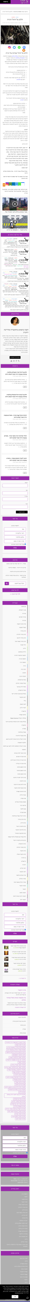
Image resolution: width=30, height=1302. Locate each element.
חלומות (13, 17)
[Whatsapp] (20, 47)
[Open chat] (27, 1297)
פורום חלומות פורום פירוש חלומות (18, 571)
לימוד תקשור (21, 1062)
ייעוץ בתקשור (10, 258)
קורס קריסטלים (20, 1109)
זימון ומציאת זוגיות (23, 1236)
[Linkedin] (13, 184)
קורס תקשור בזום (12, 1111)
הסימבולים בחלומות (20, 58)
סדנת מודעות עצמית (19, 1082)
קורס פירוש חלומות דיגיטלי (23, 264)
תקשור (24, 993)
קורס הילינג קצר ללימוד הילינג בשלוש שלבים (16, 1095)
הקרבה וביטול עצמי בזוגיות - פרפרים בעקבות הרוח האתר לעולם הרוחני (15, 416)
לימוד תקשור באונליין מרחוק (17, 1064)
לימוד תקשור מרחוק (9, 1067)
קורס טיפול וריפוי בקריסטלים (17, 1104)
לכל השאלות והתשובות (20, 1007)
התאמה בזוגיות (9, 238)
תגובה (26, 482)
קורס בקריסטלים (12, 1089)
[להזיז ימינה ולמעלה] (2, 1)
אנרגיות (11, 271)
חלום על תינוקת (22, 1017)
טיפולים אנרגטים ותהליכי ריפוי (11, 275)
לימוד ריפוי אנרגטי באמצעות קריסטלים (15, 1059)
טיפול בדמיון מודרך (20, 1047)
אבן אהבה (15, 238)
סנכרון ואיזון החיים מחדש (18, 1087)
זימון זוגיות (10, 240)
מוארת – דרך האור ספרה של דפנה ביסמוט (16, 563)
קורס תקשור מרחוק (23, 1226)
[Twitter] (15, 47)
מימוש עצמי (15, 1072)
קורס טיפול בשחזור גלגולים (18, 1101)
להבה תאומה (14, 287)
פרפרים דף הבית (17, 11)
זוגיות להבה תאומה (20, 1045)
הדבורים (19, 79)
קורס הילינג (21, 1092)
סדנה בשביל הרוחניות (9, 263)
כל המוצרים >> (22, 978)
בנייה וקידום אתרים (9, 1299)
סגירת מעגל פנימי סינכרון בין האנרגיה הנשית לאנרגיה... (17, 281)
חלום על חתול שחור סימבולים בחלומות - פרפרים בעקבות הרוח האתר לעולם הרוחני (16, 373)
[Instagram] (10, 47)
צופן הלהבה (12, 245)
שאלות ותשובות (24, 1271)
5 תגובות (25, 22)
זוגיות (17, 17)
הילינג (26, 1239)
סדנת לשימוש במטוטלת (19, 1079)
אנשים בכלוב (23, 1033)
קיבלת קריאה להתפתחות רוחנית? (21, 268)
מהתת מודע (15, 56)
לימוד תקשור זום (20, 1067)
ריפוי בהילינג (25, 1215)
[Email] (10, 184)
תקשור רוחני (26, 267)
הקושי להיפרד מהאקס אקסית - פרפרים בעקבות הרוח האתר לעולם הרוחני (16, 459)
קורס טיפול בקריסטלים (19, 1099)
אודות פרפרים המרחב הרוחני (21, 1266)
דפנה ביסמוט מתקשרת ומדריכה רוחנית (11, 22)
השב (25, 386)
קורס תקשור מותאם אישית (18, 1116)
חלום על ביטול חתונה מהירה (19, 1021)
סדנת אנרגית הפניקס (19, 1077)
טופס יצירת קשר (24, 1277)
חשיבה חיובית (5, 286)
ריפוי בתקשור (25, 266)
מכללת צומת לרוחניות (19, 1074)
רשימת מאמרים (24, 1263)
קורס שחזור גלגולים (10, 1109)
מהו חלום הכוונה (14, 255)
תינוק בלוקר (23, 1025)
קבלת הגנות (21, 1089)
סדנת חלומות (9, 1077)
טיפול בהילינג (10, 1047)
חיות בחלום (17, 189)
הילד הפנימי (6, 271)
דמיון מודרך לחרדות (23, 1207)
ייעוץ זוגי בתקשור (23, 1220)
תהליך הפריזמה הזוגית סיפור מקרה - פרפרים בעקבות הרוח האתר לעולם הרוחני (15, 437)
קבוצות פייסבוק (24, 1274)
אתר (27, 504)
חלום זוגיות (10, 189)
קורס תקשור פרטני (20, 1119)
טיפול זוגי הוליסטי (23, 1234)
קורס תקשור (14, 264)
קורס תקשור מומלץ (8, 264)
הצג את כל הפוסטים (15, 357)
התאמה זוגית (8, 273)
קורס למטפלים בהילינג (19, 1106)
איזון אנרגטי (25, 1218)
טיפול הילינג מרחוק (23, 1228)
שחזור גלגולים (24, 1242)
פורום (26, 1261)
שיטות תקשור (19, 266)
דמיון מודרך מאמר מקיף (22, 1212)
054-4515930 (14, 1180)
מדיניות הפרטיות (19, 1293)
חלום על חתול (17, 191)
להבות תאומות (12, 1057)
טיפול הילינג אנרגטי (8, 274)
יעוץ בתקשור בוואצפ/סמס (18, 1054)
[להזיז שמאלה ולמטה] (1, 2)
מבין (15, 1296)
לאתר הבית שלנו (24, 1258)
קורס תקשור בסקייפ (19, 1114)
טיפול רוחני (9, 1050)
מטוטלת (22, 1072)
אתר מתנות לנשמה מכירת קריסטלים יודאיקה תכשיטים (17, 1245)
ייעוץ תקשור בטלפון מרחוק (21, 1223)
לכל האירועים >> (15, 594)
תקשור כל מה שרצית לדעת (11, 266)
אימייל (26, 496)
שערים (24, 1029)
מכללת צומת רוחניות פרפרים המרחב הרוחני (15, 278)
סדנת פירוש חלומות (19, 1084)
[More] (25, 50)
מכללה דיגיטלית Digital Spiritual (10, 303)
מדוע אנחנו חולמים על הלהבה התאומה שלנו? (19, 309)
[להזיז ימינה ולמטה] (2, 2)
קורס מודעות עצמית (23, 1231)
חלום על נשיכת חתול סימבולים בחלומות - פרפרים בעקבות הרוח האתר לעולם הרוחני (16, 395)
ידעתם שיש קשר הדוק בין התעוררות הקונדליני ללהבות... (17, 247)
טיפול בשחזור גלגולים (19, 1050)
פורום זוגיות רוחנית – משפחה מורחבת (17, 567)
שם (27, 490)
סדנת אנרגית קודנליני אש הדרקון (22, 245)
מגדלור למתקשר (20, 1069)
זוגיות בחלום (24, 189)
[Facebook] (25, 47)
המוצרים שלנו (24, 1269)
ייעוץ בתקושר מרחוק (19, 1052)
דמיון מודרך (6, 283)
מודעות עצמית (11, 241)
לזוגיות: (22, 100)
